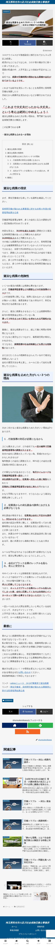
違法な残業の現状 (14, 149)
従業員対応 (9, 700)
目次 (24, 144)
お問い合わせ (24, 672)
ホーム (14, 927)
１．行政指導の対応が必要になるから (25, 160)
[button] (44, 43)
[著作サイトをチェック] (14, 725)
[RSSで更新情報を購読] (27, 731)
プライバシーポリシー (27, 934)
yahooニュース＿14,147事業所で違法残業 (29, 683)
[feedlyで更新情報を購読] (40, 725)
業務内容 (40, 927)
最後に (10, 178)
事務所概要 (14, 930)
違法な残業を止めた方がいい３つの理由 (23, 156)
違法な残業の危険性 (15, 153)
